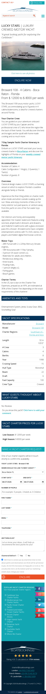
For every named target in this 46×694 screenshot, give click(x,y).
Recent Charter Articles (13, 615)
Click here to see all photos (23, 73)
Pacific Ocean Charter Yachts (15, 606)
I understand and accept (31, 692)
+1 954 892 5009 (28, 676)
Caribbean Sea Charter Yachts (13, 596)
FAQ (38, 683)
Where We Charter (14, 634)
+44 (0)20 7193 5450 (26, 670)
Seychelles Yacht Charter (13, 630)
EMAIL (4, 518)
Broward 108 (38, 327)
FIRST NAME (6, 498)
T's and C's (32, 683)
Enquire (38, 2)
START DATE (6, 478)
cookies (20, 692)
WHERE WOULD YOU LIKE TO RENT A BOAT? (18, 468)
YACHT (4, 463)
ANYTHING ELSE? (8, 538)
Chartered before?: (8, 555)
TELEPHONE (6, 528)
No (29, 555)
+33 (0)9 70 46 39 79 (29, 673)
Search (34, 16)
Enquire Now (23, 80)
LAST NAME (6, 508)
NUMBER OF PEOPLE (9, 488)
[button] (4, 56)
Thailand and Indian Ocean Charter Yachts (15, 611)
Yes (21, 555)
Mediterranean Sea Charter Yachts (14, 601)
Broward (40, 323)
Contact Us (7, 2)
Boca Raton (22, 151)
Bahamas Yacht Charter (13, 625)
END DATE (27, 478)
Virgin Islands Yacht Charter (14, 620)
